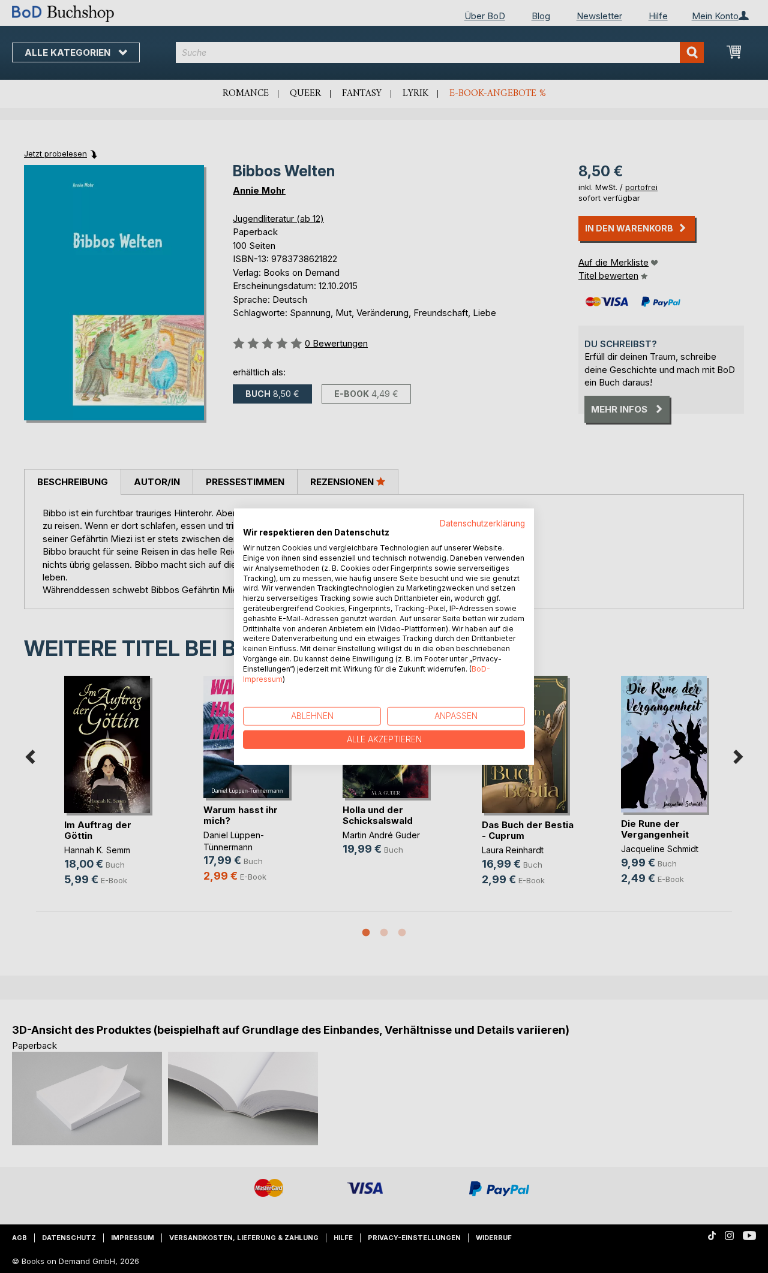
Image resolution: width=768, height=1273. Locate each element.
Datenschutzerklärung (482, 523)
